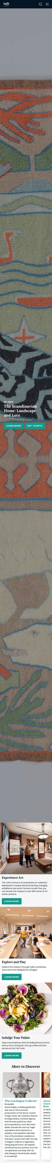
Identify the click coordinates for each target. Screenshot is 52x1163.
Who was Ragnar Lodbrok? (21, 1100)
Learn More (22, 424)
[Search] (40, 4)
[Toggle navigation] (47, 4)
